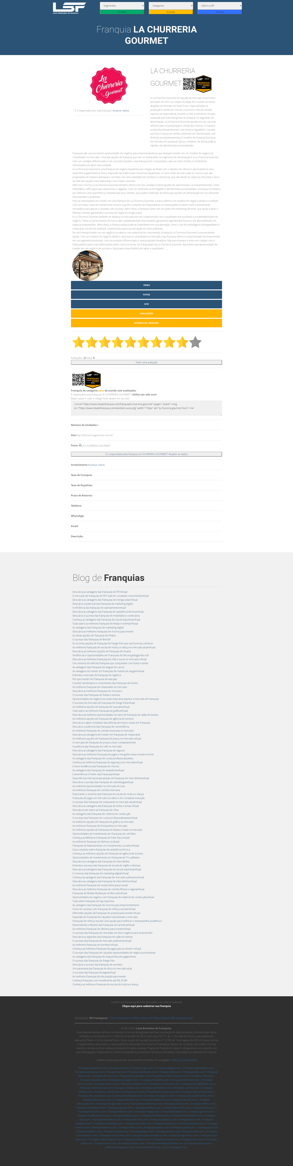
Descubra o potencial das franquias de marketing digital (102, 603)
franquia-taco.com (105, 1143)
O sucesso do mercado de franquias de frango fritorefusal (103, 703)
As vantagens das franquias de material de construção (101, 814)
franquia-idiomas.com (125, 1115)
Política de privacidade (184, 1060)
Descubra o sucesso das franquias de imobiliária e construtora (106, 615)
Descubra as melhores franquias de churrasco (97, 691)
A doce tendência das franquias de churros (95, 766)
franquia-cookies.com (126, 1087)
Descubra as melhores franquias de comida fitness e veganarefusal (108, 889)
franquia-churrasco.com (185, 1080)
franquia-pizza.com (142, 1131)
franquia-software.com (137, 1139)
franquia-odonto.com (104, 1127)
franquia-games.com (201, 1111)
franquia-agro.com (143, 1068)
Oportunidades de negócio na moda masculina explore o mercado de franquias (115, 699)
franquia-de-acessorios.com (164, 1091)
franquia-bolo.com (194, 1072)
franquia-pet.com (208, 1127)
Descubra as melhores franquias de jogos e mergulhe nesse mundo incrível (113, 754)
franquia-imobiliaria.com (155, 1115)
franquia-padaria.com (156, 1127)
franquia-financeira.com (92, 1111)
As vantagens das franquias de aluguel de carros (98, 667)
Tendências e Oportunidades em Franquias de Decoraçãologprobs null (110, 655)
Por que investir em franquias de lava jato (94, 679)
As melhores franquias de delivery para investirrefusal (101, 929)
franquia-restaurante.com (115, 1135)
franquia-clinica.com (106, 1083)
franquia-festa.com (204, 1107)
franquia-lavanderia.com (106, 1119)
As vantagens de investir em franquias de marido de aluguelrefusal (108, 671)
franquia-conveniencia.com (96, 1087)
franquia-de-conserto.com (198, 1091)
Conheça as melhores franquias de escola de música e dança (105, 984)
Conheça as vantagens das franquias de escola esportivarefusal (106, 619)
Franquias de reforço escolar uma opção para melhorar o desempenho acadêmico (117, 921)
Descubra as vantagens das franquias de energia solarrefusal (104, 599)
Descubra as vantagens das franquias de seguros (98, 750)
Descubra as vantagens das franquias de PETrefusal (99, 592)
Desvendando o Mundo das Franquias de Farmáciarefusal (103, 925)
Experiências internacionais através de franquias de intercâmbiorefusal (110, 778)
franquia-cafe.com (201, 1076)
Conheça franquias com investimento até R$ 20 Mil (99, 980)
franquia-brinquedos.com (135, 1076)
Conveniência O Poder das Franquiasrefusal (95, 774)
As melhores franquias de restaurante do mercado (99, 687)
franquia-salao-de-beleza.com (150, 1135)
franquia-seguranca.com (184, 1135)
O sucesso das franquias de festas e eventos (96, 695)
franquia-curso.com (133, 1091)
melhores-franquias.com (119, 1147)
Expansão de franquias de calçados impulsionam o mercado (105, 917)
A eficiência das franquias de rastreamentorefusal (99, 607)
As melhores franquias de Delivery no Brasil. (96, 841)
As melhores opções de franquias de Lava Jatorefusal (100, 707)
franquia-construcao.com (164, 1083)
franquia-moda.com (165, 1123)
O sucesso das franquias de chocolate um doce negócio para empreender (112, 933)
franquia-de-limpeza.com (128, 1095)
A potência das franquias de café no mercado (97, 746)
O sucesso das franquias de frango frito (93, 960)
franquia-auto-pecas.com (89, 1072)
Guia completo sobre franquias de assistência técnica (101, 849)
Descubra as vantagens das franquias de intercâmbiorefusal (104, 881)
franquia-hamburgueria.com (93, 1115)
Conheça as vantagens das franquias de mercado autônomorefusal (108, 877)
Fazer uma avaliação (146, 362)
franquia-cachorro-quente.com (171, 1076)
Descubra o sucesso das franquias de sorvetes (97, 964)
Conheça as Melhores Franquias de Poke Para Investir (101, 837)
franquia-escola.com (176, 1103)
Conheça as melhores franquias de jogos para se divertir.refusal (106, 948)
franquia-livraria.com (136, 1119)
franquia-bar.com (117, 1072)
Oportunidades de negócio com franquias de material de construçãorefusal (113, 897)
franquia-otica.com (130, 1127)
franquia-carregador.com (124, 1080)
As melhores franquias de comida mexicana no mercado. (103, 730)
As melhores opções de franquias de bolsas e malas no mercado (107, 829)
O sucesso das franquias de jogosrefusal (94, 972)
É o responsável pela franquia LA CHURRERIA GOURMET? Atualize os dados (146, 454)
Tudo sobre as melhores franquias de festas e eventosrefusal (105, 623)
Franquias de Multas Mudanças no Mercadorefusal (99, 893)
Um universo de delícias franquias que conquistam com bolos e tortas (110, 663)
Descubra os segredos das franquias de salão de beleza (102, 936)
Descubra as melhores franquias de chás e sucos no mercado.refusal (109, 659)
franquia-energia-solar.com (112, 1103)
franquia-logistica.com (163, 1119)
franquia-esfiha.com (202, 1103)
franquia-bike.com (170, 1072)
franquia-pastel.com (183, 1127)
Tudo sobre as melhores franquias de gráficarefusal (100, 710)
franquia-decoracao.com (97, 1099)
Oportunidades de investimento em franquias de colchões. (104, 833)
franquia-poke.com (193, 1131)
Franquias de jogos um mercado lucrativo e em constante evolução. (108, 798)
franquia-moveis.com (192, 1123)
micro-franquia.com (174, 1147)
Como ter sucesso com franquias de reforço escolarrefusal (104, 909)
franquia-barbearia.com (143, 1072)
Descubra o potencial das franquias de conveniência (100, 726)
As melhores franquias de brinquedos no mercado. (100, 825)
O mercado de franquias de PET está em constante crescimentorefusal (110, 595)
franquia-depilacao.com (156, 1099)
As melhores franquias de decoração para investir (99, 976)
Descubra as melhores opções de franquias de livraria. (101, 651)
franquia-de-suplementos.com (195, 1095)
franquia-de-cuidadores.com (94, 1095)
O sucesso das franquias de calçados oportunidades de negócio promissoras (113, 952)
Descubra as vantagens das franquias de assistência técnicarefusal (108, 611)
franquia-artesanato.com (198, 1068)
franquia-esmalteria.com (90, 1107)
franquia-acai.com (119, 1068)
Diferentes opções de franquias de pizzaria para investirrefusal (106, 913)
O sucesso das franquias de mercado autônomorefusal (101, 940)
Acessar (122, 12)
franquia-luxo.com (189, 1119)
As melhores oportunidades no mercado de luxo (98, 786)
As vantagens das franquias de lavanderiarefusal (98, 770)
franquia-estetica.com (148, 1107)
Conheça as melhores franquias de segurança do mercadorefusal (107, 762)
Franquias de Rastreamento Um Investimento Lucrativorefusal (105, 845)
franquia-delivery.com (127, 1099)
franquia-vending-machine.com (165, 1143)
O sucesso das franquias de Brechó (91, 639)
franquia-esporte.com (120, 1107)
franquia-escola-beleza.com (146, 1103)
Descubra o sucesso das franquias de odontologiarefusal (102, 782)
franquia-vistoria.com (198, 1143)
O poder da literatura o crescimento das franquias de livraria (105, 683)
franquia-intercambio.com (187, 1115)
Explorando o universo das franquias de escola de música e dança (108, 794)
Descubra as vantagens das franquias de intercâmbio (100, 861)
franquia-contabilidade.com (198, 1083)
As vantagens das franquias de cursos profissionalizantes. (103, 758)
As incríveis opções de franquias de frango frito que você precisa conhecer (112, 643)
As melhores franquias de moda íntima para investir (100, 885)
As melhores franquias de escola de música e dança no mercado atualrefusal (113, 647)
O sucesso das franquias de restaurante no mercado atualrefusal (107, 802)
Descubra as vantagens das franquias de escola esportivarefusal (106, 869)
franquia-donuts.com (184, 1099)
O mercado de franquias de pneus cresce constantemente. (104, 742)
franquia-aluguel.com (168, 1068)
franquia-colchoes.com (134, 1083)
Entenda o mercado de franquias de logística (96, 675)
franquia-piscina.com (116, 1131)
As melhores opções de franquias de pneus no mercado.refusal (106, 738)
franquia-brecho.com (105, 1076)
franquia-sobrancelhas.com (105, 1139)
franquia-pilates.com (89, 1131)
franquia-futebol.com (174, 1111)
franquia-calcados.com (93, 1080)
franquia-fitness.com (121, 1111)
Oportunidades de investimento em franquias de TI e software (106, 857)
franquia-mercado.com (138, 1123)
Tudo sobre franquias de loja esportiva (93, 901)
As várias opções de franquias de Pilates (94, 635)
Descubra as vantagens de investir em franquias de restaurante (106, 734)
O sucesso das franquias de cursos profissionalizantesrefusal (104, 818)
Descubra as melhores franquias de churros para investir (103, 631)
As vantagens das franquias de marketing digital (98, 627)
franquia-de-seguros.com (160, 1095)
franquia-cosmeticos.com (157, 1087)
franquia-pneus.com (167, 1131)
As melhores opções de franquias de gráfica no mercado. (103, 821)
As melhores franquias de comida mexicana (96, 790)
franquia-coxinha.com (187, 1087)
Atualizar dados (120, 110)
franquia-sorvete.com (165, 1139)
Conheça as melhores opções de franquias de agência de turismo (107, 853)
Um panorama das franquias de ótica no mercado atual (102, 968)
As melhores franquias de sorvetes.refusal (95, 944)
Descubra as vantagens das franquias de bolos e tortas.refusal (105, 806)
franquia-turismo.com (131, 1143)
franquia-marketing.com (108, 1123)
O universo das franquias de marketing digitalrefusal (100, 873)
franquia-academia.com (92, 1068)
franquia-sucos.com (192, 1139)
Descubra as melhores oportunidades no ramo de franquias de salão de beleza (115, 714)
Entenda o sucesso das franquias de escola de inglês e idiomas (106, 865)
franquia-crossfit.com (107, 1091)
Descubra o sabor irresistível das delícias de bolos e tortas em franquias (111, 722)
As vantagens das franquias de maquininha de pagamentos (104, 956)
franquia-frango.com (147, 1111)
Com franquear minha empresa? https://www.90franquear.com (151, 1018)
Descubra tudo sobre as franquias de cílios (95, 810)
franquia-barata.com (148, 1147)
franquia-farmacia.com (176, 1107)
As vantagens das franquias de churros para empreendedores (105, 905)
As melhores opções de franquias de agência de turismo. (103, 718)
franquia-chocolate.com (155, 1080)
